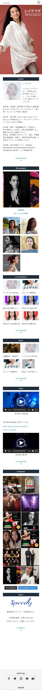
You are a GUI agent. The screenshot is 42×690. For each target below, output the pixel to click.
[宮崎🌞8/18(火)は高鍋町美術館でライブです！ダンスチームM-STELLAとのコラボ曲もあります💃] (30, 539)
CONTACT (21, 628)
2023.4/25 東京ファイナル (13, 308)
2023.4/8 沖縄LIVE (29, 323)
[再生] (6, 410)
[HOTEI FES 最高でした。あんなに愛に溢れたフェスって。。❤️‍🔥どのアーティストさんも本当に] (30, 557)
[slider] (19, 409)
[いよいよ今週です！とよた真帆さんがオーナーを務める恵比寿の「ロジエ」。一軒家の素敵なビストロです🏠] (12, 539)
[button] (21, 402)
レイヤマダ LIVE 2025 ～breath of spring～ (19, 292)
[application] (21, 402)
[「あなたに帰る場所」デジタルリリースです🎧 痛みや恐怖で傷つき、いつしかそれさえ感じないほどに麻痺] (12, 575)
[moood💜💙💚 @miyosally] (30, 503)
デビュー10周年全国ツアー (13, 371)
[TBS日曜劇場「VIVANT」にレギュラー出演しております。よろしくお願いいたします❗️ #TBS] (30, 485)
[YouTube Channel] (27, 678)
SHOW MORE (21, 330)
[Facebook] (9, 678)
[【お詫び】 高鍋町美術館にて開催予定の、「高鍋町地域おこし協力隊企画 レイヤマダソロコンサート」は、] (12, 521)
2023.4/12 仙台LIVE (29, 308)
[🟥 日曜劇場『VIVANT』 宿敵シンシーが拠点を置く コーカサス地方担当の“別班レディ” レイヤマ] (12, 485)
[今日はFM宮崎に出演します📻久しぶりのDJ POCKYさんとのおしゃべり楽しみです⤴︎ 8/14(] (30, 521)
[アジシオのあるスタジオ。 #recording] (30, 575)
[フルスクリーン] (36, 410)
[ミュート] (33, 410)
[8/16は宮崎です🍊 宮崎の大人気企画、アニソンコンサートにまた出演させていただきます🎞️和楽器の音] (12, 557)
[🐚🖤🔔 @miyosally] (12, 503)
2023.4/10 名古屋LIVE (11, 323)
